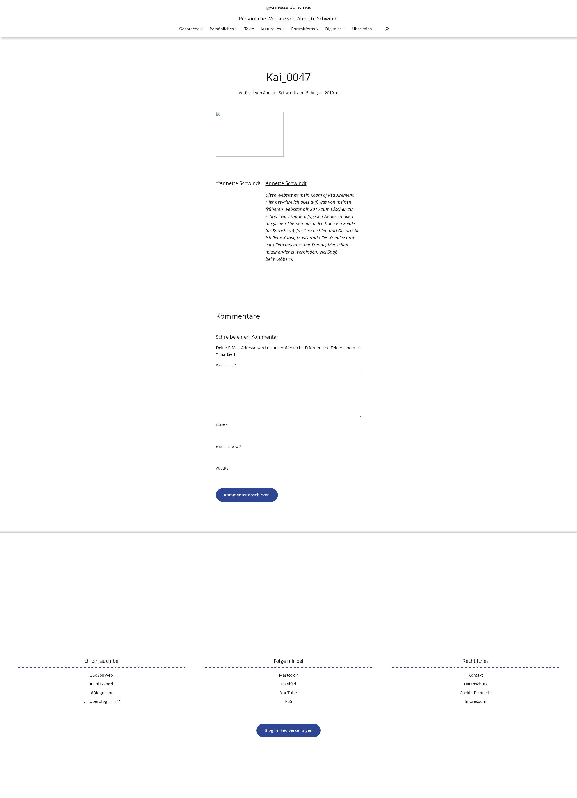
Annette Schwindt (279, 92)
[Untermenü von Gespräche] (202, 29)
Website (222, 468)
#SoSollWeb (101, 675)
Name (222, 424)
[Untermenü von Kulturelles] (283, 29)
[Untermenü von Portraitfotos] (317, 29)
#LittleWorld (101, 684)
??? (117, 701)
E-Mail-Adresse (228, 446)
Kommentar (226, 365)
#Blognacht (101, 692)
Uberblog (98, 701)
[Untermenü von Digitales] (344, 29)
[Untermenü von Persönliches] (236, 29)
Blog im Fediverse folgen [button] (289, 730)
